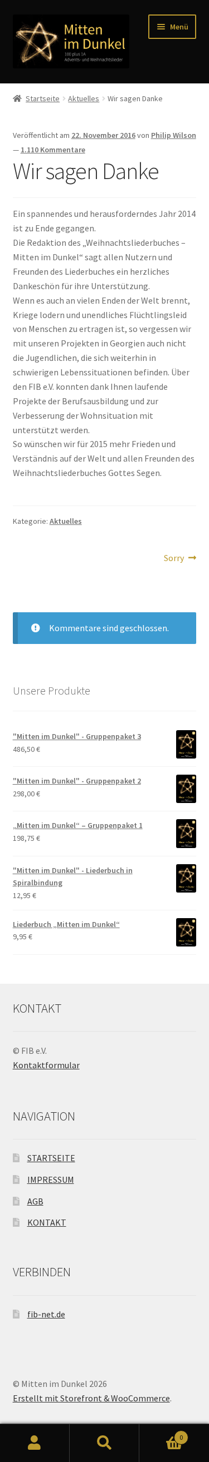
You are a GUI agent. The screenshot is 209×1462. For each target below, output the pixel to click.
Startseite (43, 98)
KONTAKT (46, 1222)
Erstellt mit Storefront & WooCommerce (91, 1398)
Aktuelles (83, 98)
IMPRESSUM (50, 1179)
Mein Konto (35, 1443)
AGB (35, 1201)
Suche (104, 1443)
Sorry (180, 559)
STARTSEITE (51, 1157)
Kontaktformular (46, 1065)
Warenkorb (161, 1433)
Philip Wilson (173, 135)
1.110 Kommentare (53, 150)
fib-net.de (46, 1314)
